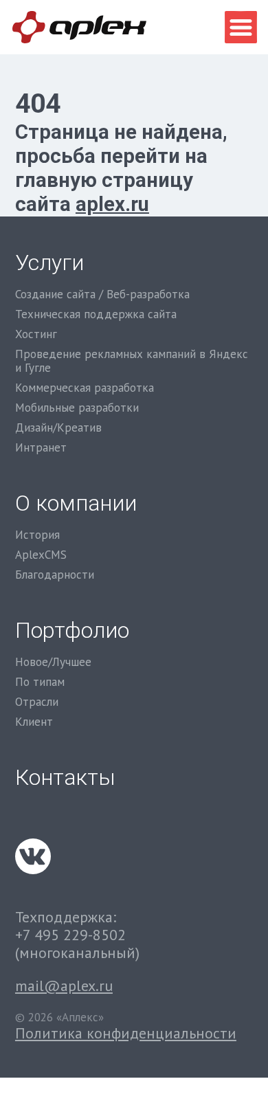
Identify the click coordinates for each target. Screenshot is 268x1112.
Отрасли (36, 702)
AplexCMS (41, 554)
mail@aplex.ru (64, 985)
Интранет (41, 447)
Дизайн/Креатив (58, 427)
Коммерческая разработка (84, 387)
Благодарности (54, 574)
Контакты (65, 777)
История (37, 535)
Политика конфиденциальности (125, 1033)
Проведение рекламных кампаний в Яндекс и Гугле (131, 361)
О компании (76, 503)
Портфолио (72, 630)
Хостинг (36, 334)
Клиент (34, 722)
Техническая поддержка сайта (96, 314)
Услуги (49, 263)
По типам (40, 682)
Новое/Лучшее (53, 662)
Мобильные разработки (77, 407)
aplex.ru (112, 204)
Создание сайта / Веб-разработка (102, 294)
